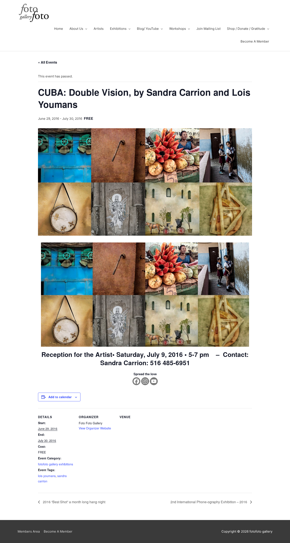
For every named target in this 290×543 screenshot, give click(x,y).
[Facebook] (136, 381)
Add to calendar (60, 397)
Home (58, 29)
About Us (76, 29)
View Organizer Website (95, 428)
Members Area (29, 531)
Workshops (177, 29)
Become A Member (255, 41)
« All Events (47, 62)
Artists (99, 29)
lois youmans (47, 476)
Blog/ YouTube (148, 29)
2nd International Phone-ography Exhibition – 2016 (209, 501)
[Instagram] (145, 381)
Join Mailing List (208, 29)
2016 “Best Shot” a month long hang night (73, 501)
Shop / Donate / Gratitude (246, 29)
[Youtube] (154, 381)
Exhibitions (118, 29)
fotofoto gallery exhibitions (55, 464)
